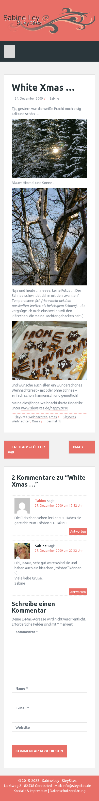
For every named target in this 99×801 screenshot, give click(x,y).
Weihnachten (37, 417)
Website (22, 728)
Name (21, 688)
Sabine (54, 98)
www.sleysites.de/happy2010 (44, 408)
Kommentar (26, 632)
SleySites (21, 417)
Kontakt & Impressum (30, 791)
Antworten (78, 531)
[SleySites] (49, 20)
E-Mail (22, 708)
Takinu (40, 501)
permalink (53, 421)
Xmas (53, 417)
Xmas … (80, 447)
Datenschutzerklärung (68, 791)
